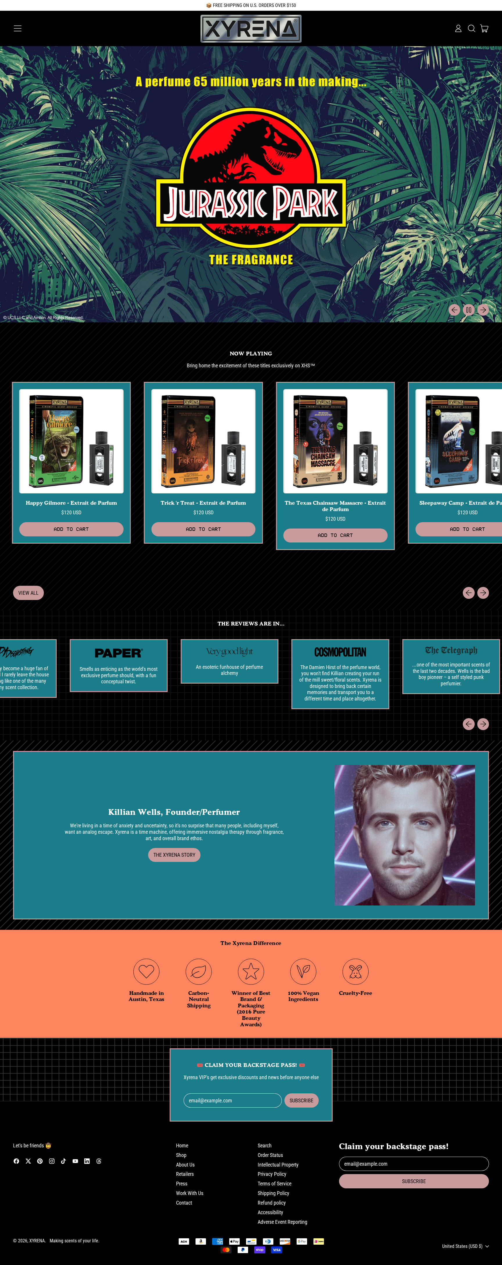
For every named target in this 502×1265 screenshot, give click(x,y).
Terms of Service (274, 1183)
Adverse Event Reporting (282, 1222)
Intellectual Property (278, 1165)
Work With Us (189, 1193)
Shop (181, 1155)
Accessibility (270, 1212)
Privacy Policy (272, 1174)
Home (182, 1145)
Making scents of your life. (74, 1241)
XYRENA (37, 1241)
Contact (184, 1203)
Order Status (270, 1155)
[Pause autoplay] (469, 310)
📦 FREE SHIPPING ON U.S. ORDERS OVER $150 (251, 5)
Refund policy (272, 1203)
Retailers (185, 1174)
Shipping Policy (273, 1193)
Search (265, 1145)
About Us (185, 1165)
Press (181, 1183)
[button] (471, 28)
